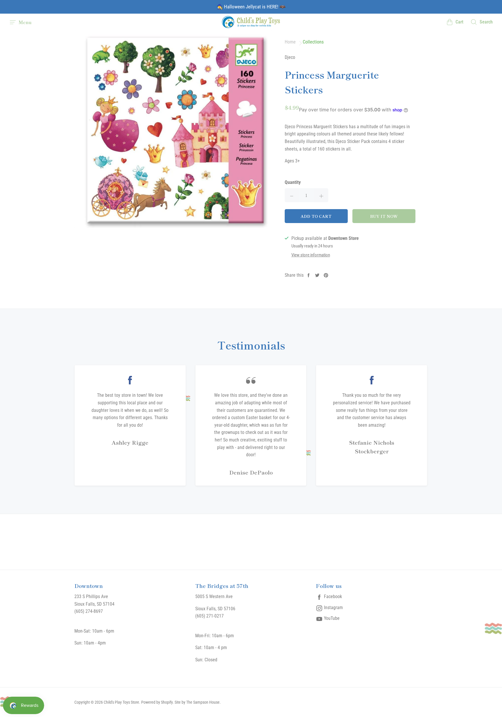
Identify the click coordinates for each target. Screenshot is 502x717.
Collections (313, 42)
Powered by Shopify (157, 702)
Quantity (293, 182)
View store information (310, 255)
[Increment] (321, 195)
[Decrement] (292, 195)
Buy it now (384, 216)
